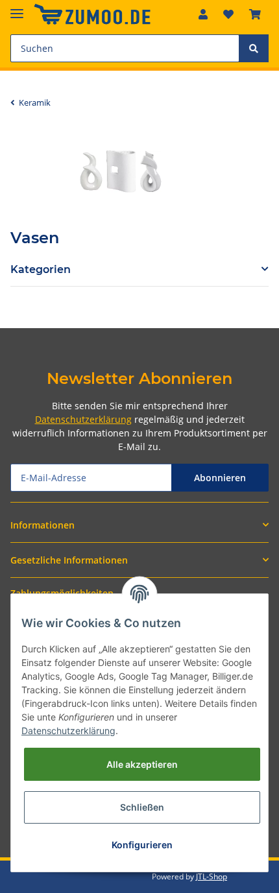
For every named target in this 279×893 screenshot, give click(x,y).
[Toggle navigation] (16, 8)
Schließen (142, 807)
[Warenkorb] (255, 14)
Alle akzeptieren (142, 764)
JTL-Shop (211, 876)
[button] (203, 14)
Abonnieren (220, 477)
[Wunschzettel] (228, 14)
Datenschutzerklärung (83, 419)
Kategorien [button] (40, 269)
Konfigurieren (142, 844)
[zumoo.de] (92, 14)
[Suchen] (254, 48)
